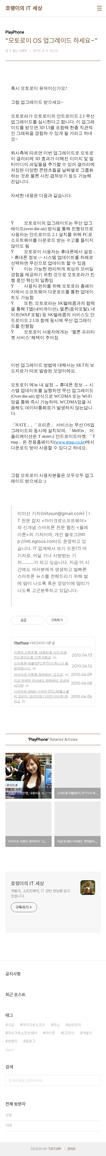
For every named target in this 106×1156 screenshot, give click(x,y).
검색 (95, 1080)
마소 (56, 1025)
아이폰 (50, 1033)
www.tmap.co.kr (69, 442)
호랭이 (12, 1041)
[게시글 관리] (38, 620)
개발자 (87, 1033)
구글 (11, 1025)
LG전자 (68, 1033)
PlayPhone (21, 643)
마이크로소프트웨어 (22, 1033)
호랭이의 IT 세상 (23, 8)
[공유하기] (31, 620)
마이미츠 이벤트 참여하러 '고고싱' (39, 674)
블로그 (30, 1041)
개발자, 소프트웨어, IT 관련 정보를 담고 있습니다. (40, 893)
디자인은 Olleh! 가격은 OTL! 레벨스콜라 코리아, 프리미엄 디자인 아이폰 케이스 (41, 696)
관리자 (71, 1149)
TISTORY (54, 1149)
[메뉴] (99, 8)
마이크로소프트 (33, 1025)
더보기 (9, 1050)
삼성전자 (74, 1025)
